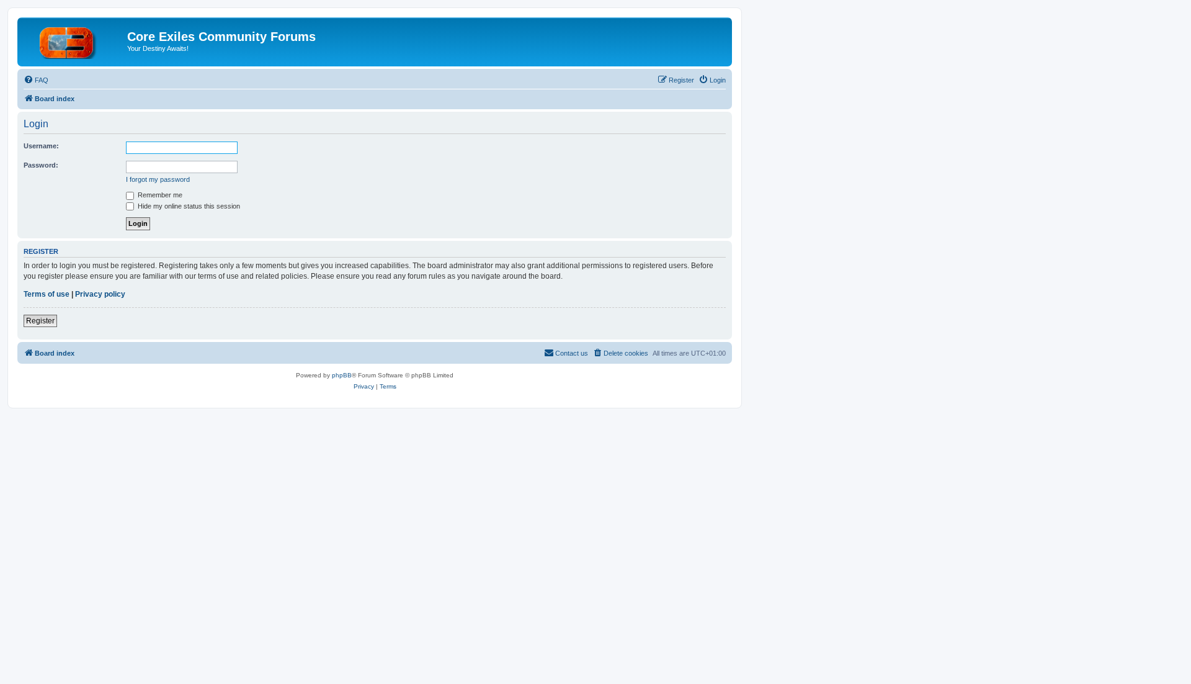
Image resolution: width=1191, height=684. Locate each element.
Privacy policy (100, 294)
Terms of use (46, 294)
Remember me (159, 195)
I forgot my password (158, 179)
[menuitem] (36, 80)
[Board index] (73, 40)
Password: (41, 165)
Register (40, 321)
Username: (41, 146)
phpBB (342, 375)
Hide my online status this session (188, 206)
